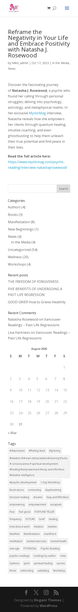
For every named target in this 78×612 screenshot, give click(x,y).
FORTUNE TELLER (44, 512)
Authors (14, 207)
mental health (59, 541)
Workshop (59, 570)
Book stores (17, 490)
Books (13, 214)
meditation (16, 541)
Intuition (38, 526)
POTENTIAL (30, 548)
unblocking (26, 570)
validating (43, 570)
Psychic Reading (50, 548)
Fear (12, 512)
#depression (17, 450)
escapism (56, 504)
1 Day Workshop (50, 482)
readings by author (44, 556)
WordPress (48, 605)
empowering (17, 504)
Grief (42, 519)
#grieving (54, 450)
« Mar (12, 433)
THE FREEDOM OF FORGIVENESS (33, 281)
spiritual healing (43, 563)
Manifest (15, 534)
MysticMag (37, 113)
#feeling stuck (37, 450)
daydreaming (53, 490)
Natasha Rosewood (23, 319)
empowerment (37, 504)
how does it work (20, 526)
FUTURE (30, 519)
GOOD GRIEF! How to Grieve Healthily (37, 302)
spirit (27, 563)
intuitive (52, 526)
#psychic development (23, 482)
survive (61, 563)
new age (14, 548)
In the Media (60, 63)
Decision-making (19, 497)
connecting (34, 490)
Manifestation (19, 222)
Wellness (15, 257)
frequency (15, 519)
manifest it (50, 534)
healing (53, 519)
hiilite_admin (20, 63)
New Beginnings (21, 229)
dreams (37, 497)
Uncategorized (19, 249)
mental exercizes (36, 541)
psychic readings (19, 556)
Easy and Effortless (58, 497)
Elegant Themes (47, 600)
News (12, 69)
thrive (13, 570)
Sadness (14, 563)
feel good (24, 512)
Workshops (17, 264)
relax (63, 556)
